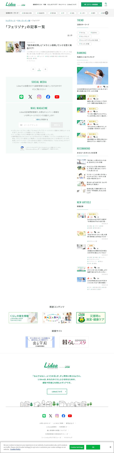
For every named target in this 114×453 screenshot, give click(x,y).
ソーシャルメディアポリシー (50, 437)
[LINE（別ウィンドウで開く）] (21, 97)
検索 (106, 5)
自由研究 (42, 13)
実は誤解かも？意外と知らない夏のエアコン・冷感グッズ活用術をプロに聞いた (97, 141)
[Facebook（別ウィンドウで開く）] (48, 97)
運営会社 (69, 423)
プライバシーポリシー (32, 149)
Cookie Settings (77, 447)
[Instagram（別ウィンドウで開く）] (39, 97)
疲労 (95, 13)
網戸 (104, 13)
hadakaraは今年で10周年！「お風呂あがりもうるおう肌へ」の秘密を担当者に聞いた (97, 221)
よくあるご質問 (58, 423)
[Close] (110, 447)
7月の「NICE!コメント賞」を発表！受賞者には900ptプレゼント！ (97, 236)
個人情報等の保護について (56, 430)
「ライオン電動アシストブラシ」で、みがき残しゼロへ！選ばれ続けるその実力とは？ (97, 116)
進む (106, 14)
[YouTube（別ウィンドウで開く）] (57, 97)
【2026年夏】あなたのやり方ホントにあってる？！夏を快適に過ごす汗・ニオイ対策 (92, 90)
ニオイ (84, 13)
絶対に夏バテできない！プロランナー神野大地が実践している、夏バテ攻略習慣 (97, 103)
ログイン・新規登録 (92, 4)
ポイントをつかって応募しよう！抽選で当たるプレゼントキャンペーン (97, 272)
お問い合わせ (44, 423)
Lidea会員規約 (51, 427)
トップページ (10, 20)
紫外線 (54, 13)
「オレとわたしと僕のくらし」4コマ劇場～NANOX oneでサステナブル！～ (97, 128)
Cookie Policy (15, 449)
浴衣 (73, 13)
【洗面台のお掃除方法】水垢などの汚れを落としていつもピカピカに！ (97, 253)
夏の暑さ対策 (27, 13)
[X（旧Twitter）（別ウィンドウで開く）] (30, 97)
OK (93, 447)
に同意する (42, 119)
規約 (38, 119)
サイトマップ (68, 437)
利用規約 (44, 149)
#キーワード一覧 (23, 20)
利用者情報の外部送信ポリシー (55, 434)
